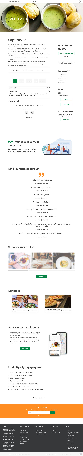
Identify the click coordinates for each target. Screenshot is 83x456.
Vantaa (66, 104)
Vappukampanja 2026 (41, 434)
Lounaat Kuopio (24, 436)
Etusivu (35, 398)
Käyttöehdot (47, 454)
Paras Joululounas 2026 (72, 439)
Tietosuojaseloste (42, 415)
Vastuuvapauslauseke (65, 454)
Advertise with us (56, 432)
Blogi (69, 430)
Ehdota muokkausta (66, 53)
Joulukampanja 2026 (41, 432)
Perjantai (21, 81)
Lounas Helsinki (24, 430)
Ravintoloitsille (66, 56)
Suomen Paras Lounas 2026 (73, 433)
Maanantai (29, 81)
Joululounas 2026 (24, 439)
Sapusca (48, 398)
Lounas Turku (23, 434)
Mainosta (54, 430)
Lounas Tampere (24, 432)
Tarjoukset (22, 443)
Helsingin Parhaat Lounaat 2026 (72, 436)
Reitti (66, 99)
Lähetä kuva (29, 117)
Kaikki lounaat (71, 442)
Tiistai (35, 81)
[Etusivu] (14, 1)
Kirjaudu (66, 119)
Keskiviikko (42, 81)
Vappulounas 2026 (24, 441)
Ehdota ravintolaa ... (8, 449)
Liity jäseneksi (39, 430)
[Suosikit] (75, 1)
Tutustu (25, 348)
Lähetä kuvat (41, 276)
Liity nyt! (68, 116)
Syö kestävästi (71, 443)
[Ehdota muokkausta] (45, 88)
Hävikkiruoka (23, 437)
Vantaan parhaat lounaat (22, 332)
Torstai (15, 81)
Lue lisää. (27, 69)
